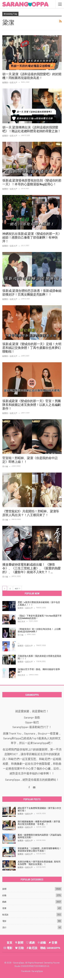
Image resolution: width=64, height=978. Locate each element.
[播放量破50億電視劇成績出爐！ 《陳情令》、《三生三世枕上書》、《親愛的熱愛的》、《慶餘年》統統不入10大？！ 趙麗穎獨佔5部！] (32, 543)
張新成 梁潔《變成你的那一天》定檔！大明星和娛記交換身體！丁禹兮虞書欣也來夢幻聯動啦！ (31, 347)
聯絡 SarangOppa (50, 947)
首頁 (9, 942)
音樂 (4, 908)
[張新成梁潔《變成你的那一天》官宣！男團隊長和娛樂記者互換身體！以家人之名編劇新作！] (32, 379)
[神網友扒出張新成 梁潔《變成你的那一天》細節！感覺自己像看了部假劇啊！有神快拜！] (32, 212)
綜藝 (4, 895)
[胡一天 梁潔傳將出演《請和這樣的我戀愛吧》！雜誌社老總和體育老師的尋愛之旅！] (32, 105)
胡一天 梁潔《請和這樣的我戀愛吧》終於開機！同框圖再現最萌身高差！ (31, 76)
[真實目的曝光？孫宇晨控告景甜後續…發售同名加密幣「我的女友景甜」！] (9, 865)
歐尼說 (5, 914)
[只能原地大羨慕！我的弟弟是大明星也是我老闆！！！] (9, 660)
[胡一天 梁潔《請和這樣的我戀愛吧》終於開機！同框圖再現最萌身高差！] (32, 52)
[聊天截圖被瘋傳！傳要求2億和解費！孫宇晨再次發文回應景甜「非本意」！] (9, 825)
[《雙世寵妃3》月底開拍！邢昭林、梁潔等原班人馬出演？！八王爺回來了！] (32, 490)
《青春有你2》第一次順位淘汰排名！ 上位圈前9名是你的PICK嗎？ (39, 630)
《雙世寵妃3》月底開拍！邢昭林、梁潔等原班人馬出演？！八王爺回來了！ (30, 513)
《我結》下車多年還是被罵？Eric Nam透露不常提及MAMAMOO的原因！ (40, 616)
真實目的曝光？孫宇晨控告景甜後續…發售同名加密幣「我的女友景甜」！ (39, 862)
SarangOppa (37, 971)
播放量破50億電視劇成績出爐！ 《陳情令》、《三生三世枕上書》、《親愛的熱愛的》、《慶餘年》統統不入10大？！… (31, 568)
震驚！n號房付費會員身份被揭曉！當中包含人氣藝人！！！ (39, 603)
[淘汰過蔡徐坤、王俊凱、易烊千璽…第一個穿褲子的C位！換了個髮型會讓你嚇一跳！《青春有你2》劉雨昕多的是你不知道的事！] (9, 646)
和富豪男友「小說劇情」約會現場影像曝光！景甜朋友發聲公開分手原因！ (39, 849)
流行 (4, 927)
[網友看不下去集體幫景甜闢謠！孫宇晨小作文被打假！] (9, 812)
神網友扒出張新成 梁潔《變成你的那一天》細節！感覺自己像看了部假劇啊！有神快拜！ (31, 237)
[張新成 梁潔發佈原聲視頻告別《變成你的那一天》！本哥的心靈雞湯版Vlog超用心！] (32, 159)
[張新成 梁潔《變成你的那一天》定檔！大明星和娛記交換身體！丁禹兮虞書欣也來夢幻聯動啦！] (32, 322)
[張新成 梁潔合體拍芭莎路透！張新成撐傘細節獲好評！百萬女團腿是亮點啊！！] (32, 269)
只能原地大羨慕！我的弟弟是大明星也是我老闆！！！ (39, 657)
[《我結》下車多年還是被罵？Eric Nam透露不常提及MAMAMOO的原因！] (9, 619)
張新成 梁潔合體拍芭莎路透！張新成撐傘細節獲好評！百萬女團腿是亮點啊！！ (31, 292)
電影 (4, 921)
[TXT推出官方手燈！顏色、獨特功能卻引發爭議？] (9, 673)
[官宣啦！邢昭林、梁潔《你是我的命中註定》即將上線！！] (32, 436)
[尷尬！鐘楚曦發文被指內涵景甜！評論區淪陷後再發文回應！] (9, 839)
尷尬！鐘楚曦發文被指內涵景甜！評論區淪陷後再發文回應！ (39, 836)
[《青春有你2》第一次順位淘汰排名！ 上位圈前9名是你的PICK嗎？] (9, 633)
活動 (21, 947)
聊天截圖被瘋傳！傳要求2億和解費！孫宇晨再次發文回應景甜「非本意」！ (39, 822)
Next (17, 588)
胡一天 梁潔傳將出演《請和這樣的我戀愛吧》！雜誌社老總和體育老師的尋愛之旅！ (31, 129)
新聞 (4, 889)
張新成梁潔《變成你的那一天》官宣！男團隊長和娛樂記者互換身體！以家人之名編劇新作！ (31, 404)
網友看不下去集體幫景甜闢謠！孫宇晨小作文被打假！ (39, 809)
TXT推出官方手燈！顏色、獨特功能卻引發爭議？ (39, 670)
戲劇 (4, 901)
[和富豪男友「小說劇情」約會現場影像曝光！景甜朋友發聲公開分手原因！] (9, 852)
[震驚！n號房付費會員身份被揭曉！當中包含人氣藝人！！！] (9, 606)
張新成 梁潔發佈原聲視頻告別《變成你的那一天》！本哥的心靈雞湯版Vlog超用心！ (31, 182)
